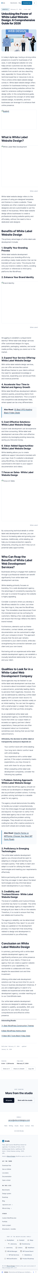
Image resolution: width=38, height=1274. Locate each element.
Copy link (31, 1068)
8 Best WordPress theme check (13, 1031)
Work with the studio (25, 1100)
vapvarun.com (7, 1204)
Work (5, 1126)
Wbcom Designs (11, 1156)
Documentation (6, 1176)
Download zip (27, 3)
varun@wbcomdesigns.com (19, 1120)
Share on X (6, 1068)
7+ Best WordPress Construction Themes (17, 1026)
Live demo (5, 1173)
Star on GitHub (6, 1169)
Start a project (6, 1225)
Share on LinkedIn (18, 1068)
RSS (32, 1126)
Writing (11, 1126)
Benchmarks (14, 3)
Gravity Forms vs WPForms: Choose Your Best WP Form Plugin (18, 836)
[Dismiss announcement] (36, 1272)
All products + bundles (9, 1229)
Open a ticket (6, 1180)
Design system (6, 1193)
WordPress (5, 9)
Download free (6, 1165)
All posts (9, 1100)
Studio (16, 1126)
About (22, 1126)
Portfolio (4, 1221)
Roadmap (5, 1197)
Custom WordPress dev (9, 1218)
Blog (20, 3)
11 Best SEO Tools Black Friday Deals (15, 1036)
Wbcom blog (7, 1208)
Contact (27, 1126)
